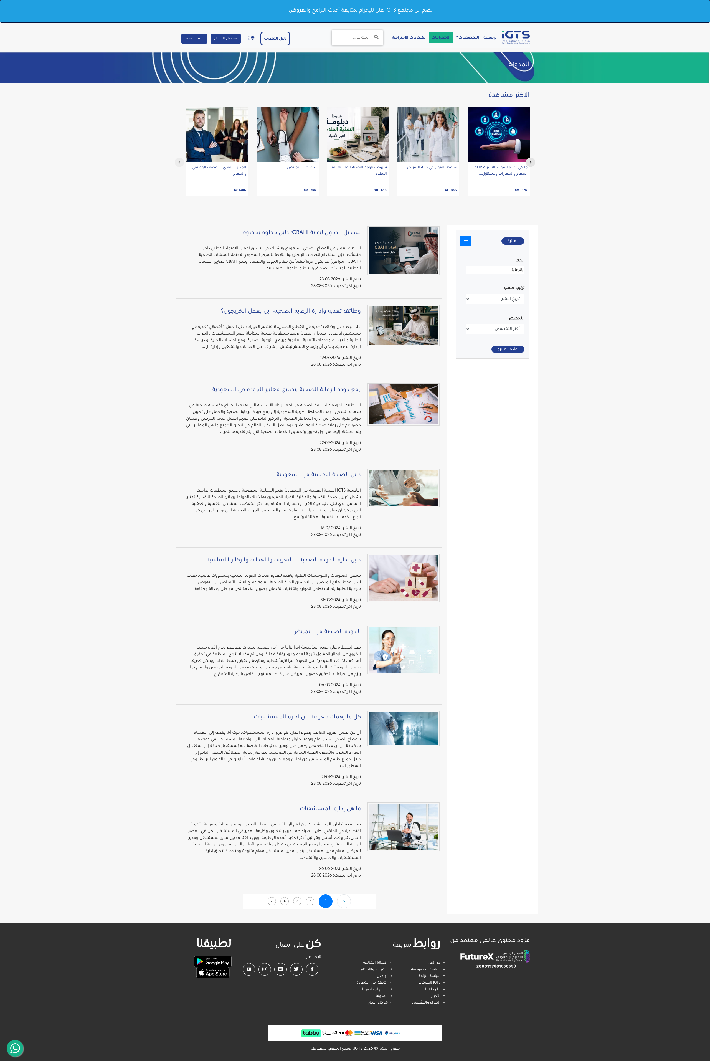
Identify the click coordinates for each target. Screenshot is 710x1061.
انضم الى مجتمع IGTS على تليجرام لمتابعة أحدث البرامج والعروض (361, 10)
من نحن (434, 963)
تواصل (382, 976)
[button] (465, 241)
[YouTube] (249, 969)
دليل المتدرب (275, 38)
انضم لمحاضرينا (375, 989)
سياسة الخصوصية (425, 969)
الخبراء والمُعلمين (426, 1003)
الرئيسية (489, 37)
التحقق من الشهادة (372, 983)
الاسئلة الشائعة (375, 963)
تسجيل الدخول (225, 38)
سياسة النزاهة (429, 976)
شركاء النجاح (377, 1003)
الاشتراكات (440, 37)
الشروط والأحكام (374, 969)
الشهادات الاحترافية (408, 37)
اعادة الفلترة (508, 349)
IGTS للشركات (429, 983)
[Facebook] (312, 969)
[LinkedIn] (280, 969)
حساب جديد (194, 38)
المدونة (382, 996)
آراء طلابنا (432, 989)
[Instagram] (264, 969)
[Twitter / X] (296, 969)
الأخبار (435, 996)
